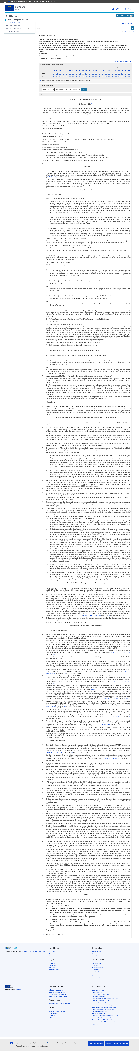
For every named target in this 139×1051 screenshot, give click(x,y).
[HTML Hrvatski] (86, 73)
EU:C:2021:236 (95, 615)
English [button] (130, 9)
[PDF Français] (79, 76)
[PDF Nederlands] (106, 76)
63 (54, 683)
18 (129, 758)
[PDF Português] (112, 76)
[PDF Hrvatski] (86, 76)
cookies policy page (46, 1043)
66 (129, 716)
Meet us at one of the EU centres (58, 996)
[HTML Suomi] (125, 73)
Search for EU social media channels (59, 1004)
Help (124, 23)
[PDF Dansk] (63, 76)
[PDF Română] (115, 76)
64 (127, 698)
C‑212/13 (114, 652)
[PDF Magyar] (99, 76)
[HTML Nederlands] (106, 73)
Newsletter (95, 954)
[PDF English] (76, 76)
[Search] (132, 28)
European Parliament (98, 990)
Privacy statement (54, 969)
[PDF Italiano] (89, 76)
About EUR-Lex (96, 951)
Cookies (51, 1017)
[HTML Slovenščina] (122, 73)
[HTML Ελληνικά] (73, 73)
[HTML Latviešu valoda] (92, 73)
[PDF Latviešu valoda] (92, 76)
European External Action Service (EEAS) (103, 1005)
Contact (51, 954)
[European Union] (10, 986)
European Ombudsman (98, 1013)
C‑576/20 (49, 752)
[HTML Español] (56, 73)
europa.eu (18, 989)
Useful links (95, 956)
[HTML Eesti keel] (69, 73)
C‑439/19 (127, 671)
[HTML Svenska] (128, 73)
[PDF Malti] (102, 76)
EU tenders (95, 965)
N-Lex (94, 976)
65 (65, 707)
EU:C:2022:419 (116, 758)
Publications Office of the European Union (33, 951)
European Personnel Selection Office (102, 1020)
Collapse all (128, 61)
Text (42, 95)
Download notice (14, 22)
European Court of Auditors (100, 1003)
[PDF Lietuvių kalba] (96, 76)
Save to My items (14, 25)
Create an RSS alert (15, 31)
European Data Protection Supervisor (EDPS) (105, 1015)
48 (109, 615)
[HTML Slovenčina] (119, 73)
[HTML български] (53, 73)
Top (43, 936)
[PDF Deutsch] (66, 76)
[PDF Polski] (109, 76)
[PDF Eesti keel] (69, 76)
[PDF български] (53, 76)
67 (118, 725)
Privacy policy (53, 1013)
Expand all (119, 61)
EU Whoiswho (96, 969)
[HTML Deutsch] (66, 73)
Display (84, 89)
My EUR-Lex (119, 9)
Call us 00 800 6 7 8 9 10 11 (56, 990)
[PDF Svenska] (128, 76)
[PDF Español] (56, 76)
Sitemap (51, 956)
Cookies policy (53, 965)
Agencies (95, 1024)
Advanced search (129, 32)
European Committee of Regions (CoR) (103, 1009)
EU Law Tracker (96, 978)
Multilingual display (47, 85)
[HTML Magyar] (99, 73)
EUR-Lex (12, 16)
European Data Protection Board (101, 1018)
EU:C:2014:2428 (124, 652)
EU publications (96, 972)
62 (65, 673)
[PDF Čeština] (60, 76)
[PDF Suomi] (125, 76)
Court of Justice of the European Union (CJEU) (105, 998)
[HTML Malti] (102, 73)
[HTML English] (76, 73)
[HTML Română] (115, 73)
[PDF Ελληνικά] (73, 76)
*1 (91, 103)
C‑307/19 (86, 615)
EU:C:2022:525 (58, 752)
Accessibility (52, 967)
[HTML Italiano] (89, 73)
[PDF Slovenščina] (122, 76)
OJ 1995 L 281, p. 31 (97, 689)
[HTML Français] (79, 73)
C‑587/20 (107, 758)
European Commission (98, 996)
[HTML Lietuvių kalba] (96, 73)
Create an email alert (15, 28)
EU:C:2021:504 (51, 673)
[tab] (85, 64)
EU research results (97, 967)
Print (130, 23)
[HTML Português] (112, 73)
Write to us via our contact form (58, 994)
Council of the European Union (100, 994)
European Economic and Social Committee (104, 1007)
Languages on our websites (57, 1011)
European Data (96, 963)
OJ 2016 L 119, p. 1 (53, 177)
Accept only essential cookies (117, 1044)
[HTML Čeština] (60, 73)
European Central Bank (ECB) (100, 1000)
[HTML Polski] (109, 73)
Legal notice (52, 963)
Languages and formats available (52, 64)
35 (54, 654)
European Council (97, 992)
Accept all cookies (96, 1044)
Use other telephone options (57, 992)
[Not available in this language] (83, 73)
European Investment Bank (100, 1011)
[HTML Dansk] (63, 73)
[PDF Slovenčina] (119, 76)
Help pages (52, 951)
